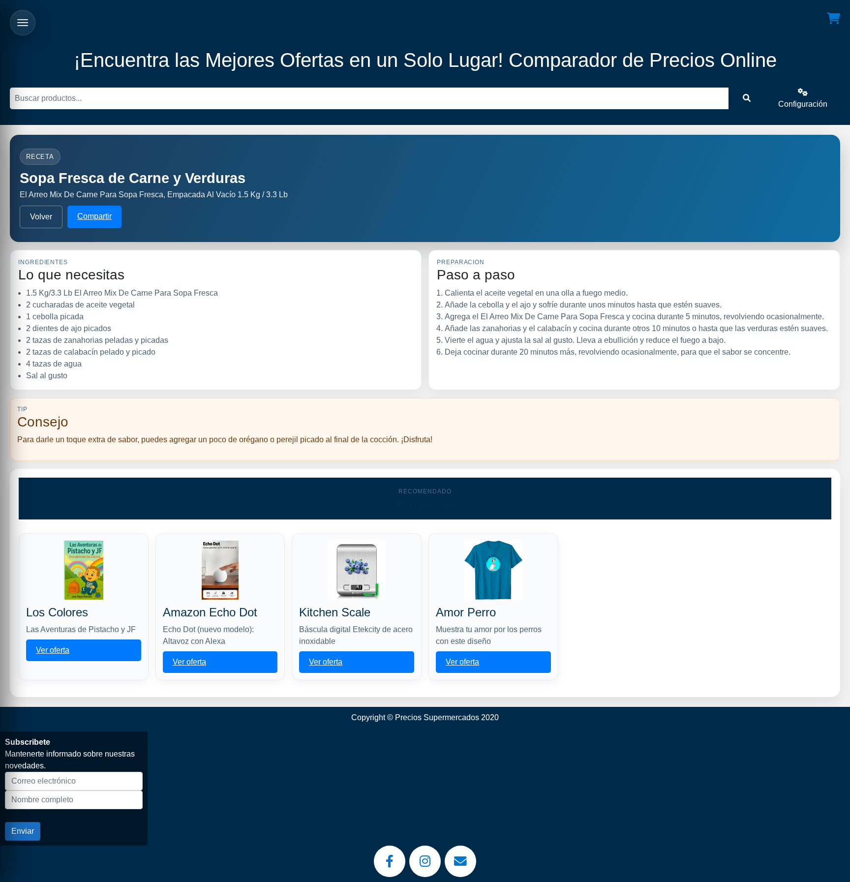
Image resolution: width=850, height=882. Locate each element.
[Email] (460, 861)
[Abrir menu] (22, 22)
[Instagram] (425, 861)
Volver (41, 217)
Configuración (802, 104)
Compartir (94, 216)
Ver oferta (52, 650)
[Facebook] (389, 861)
